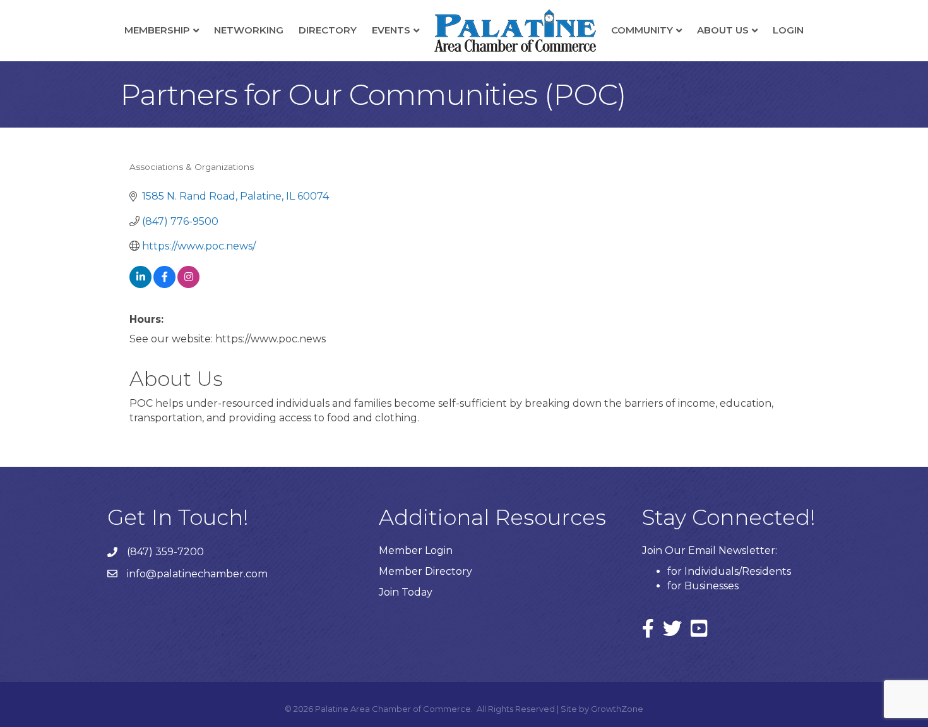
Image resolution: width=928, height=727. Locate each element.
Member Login (416, 550)
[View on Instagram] (188, 285)
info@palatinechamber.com (197, 574)
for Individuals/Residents (729, 571)
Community (642, 30)
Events (391, 30)
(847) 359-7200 (165, 552)
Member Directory (425, 571)
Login (788, 30)
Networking (248, 30)
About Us (723, 30)
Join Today (405, 592)
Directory (328, 30)
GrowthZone (617, 709)
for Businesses (703, 586)
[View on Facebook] (164, 285)
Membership (157, 30)
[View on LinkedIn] (140, 285)
